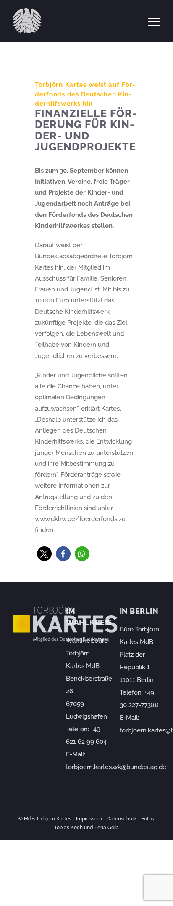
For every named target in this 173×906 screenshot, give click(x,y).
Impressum (89, 819)
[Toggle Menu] (154, 22)
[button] (44, 553)
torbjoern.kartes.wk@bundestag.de (116, 767)
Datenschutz (121, 819)
